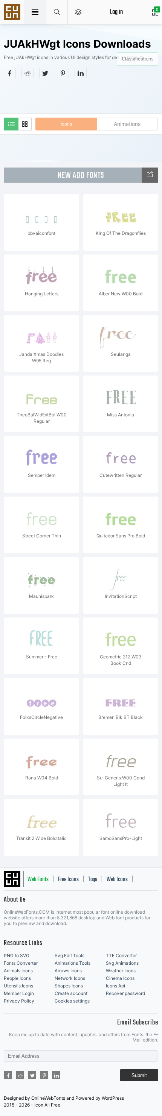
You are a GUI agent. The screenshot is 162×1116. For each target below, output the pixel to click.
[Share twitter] (45, 73)
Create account (71, 993)
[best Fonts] (150, 175)
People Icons (17, 978)
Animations (127, 124)
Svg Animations (122, 963)
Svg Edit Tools (69, 955)
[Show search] (57, 12)
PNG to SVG (16, 955)
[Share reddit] (27, 73)
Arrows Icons (68, 970)
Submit (139, 1075)
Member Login (19, 993)
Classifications (138, 59)
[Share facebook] (10, 73)
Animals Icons (18, 970)
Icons (66, 124)
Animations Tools (72, 963)
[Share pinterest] (63, 73)
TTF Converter (121, 955)
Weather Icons (121, 970)
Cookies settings (72, 1001)
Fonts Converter (21, 963)
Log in (116, 12)
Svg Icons (13, 13)
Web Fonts (38, 880)
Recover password (125, 993)
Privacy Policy (19, 1001)
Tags (92, 880)
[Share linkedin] (81, 73)
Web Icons (117, 880)
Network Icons (70, 978)
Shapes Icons (69, 986)
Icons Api (115, 986)
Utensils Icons (18, 986)
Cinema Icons (120, 978)
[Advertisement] (83, 95)
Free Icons (68, 880)
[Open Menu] (78, 12)
